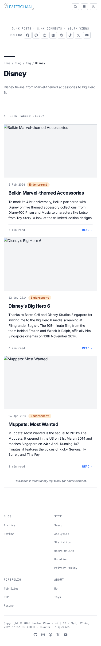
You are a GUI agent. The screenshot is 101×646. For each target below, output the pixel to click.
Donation (60, 559)
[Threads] (61, 35)
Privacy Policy (65, 568)
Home (7, 63)
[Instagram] (44, 35)
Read (87, 230)
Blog (18, 63)
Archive (9, 525)
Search (59, 525)
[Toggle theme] (93, 6)
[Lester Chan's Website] (19, 6)
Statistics (62, 542)
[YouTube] (87, 35)
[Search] (75, 6)
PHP (6, 597)
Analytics (61, 534)
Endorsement (38, 185)
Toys (57, 597)
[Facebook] (27, 35)
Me (56, 589)
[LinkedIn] (53, 35)
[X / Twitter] (78, 35)
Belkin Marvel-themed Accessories (46, 193)
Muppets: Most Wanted (33, 424)
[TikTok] (70, 35)
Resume (9, 606)
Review (9, 534)
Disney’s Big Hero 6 (29, 306)
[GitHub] (36, 35)
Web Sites (11, 589)
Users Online (64, 551)
